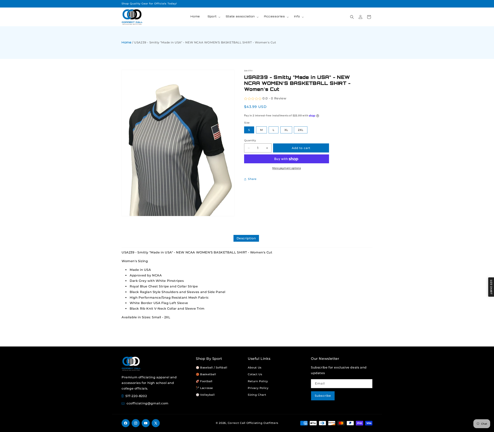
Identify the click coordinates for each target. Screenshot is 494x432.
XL (286, 130)
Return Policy (258, 381)
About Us (254, 367)
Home (126, 42)
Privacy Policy (258, 388)
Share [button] (252, 179)
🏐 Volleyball (205, 394)
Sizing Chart (257, 394)
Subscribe (323, 395)
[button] (213, 17)
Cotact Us (255, 374)
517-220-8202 (136, 396)
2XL (300, 130)
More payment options (286, 168)
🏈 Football (204, 381)
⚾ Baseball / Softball (211, 367)
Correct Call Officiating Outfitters (253, 423)
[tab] (246, 238)
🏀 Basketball (206, 374)
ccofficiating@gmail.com (147, 403)
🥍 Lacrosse (204, 388)
